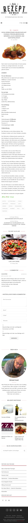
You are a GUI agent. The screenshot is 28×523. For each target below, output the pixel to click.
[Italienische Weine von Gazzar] (7, 428)
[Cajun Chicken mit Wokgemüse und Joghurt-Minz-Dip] (21, 428)
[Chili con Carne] (14, 246)
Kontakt (14, 515)
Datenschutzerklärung (9, 517)
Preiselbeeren (18, 206)
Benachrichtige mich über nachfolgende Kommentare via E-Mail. (12, 328)
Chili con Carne (14, 261)
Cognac (20, 201)
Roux (18, 208)
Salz (23, 208)
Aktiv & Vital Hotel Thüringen (8, 468)
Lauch (19, 203)
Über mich (8, 515)
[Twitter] (21, 23)
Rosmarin (12, 208)
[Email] (26, 23)
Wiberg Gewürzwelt (6, 485)
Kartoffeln (5, 203)
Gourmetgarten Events (6, 481)
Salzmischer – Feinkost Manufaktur (9, 478)
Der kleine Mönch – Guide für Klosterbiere (11, 488)
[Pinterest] (17, 510)
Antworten (24, 274)
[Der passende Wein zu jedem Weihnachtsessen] (21, 409)
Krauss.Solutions (20, 520)
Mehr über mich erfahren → (14, 394)
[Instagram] (23, 23)
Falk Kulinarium (5, 472)
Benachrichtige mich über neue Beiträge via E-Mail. (13, 334)
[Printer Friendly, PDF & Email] (7, 197)
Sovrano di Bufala (5, 417)
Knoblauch (13, 203)
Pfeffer (10, 206)
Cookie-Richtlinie (20, 517)
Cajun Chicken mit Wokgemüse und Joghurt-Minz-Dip (19, 438)
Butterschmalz (11, 201)
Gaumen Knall (4, 475)
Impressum (19, 515)
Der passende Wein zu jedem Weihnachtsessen (20, 419)
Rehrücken (5, 208)
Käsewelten (4, 491)
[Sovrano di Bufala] (7, 409)
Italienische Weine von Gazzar (6, 437)
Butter (4, 201)
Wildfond (4, 211)
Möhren (4, 206)
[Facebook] (7, 510)
